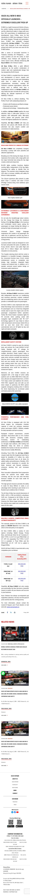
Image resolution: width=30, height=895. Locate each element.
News (9, 661)
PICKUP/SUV (10, 688)
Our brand (15, 799)
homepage (4, 8)
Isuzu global (15, 787)
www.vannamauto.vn (13, 607)
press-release (4, 708)
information (4, 661)
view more (3, 665)
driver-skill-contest (12, 644)
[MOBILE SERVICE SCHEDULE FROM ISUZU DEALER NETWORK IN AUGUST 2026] (15, 633)
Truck (15, 804)
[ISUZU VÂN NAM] (12, 3)
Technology (15, 784)
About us (15, 779)
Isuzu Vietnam (15, 776)
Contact (15, 793)
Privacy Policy (6, 867)
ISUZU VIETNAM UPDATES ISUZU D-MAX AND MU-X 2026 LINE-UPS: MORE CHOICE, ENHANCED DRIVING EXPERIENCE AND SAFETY (14, 694)
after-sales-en (20, 644)
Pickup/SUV (15, 801)
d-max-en (3, 712)
